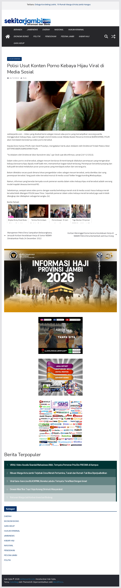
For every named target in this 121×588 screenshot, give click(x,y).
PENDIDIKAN (50, 36)
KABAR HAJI (84, 36)
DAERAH (46, 30)
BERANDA (18, 30)
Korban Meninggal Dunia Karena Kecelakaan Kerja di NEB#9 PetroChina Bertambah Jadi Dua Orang (91, 234)
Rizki (25, 78)
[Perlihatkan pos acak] (113, 36)
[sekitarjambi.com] (60, 18)
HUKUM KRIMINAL (76, 30)
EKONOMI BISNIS (21, 36)
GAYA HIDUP (19, 43)
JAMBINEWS (32, 30)
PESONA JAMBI (67, 36)
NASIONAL (58, 30)
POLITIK (36, 36)
